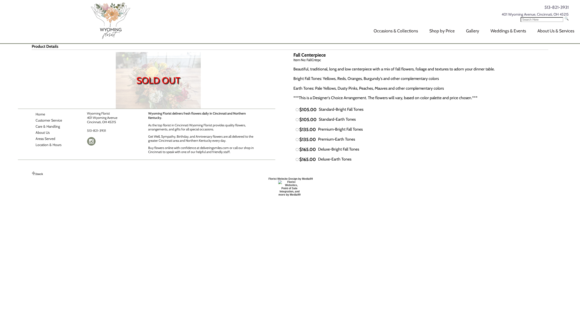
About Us (43, 132)
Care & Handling (48, 126)
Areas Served (45, 139)
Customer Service (49, 120)
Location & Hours (48, 145)
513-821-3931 (556, 7)
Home (40, 114)
